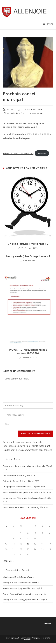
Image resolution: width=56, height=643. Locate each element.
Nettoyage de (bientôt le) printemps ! (28, 256)
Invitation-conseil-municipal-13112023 (18, 153)
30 (28, 554)
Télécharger (42, 153)
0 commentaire (34, 113)
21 (13, 549)
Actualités (12, 113)
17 (35, 543)
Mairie (10, 109)
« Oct (5, 560)
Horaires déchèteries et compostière (19, 507)
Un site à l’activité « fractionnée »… (28, 243)
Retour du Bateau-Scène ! (14, 481)
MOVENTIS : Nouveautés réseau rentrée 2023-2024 (28, 351)
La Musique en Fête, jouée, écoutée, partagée (23, 498)
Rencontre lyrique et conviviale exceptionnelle (24, 466)
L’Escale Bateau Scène (12, 475)
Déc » (11, 560)
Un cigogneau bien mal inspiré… (17, 486)
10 (35, 538)
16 (28, 543)
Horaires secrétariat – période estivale (20, 492)
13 (6, 543)
